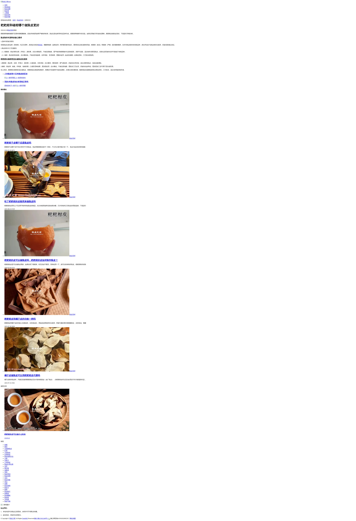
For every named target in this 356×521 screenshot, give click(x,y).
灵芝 (5, 466)
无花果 (6, 499)
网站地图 (73, 518)
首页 (5, 5)
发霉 (5, 484)
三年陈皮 (7, 462)
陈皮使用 (7, 476)
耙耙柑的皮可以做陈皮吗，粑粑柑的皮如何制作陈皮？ (31, 260)
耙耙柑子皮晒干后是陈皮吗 (17, 143)
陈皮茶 (6, 11)
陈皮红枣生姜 (8, 464)
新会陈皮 (7, 7)
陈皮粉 (6, 497)
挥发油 (40, 45)
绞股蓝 (6, 493)
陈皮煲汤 (7, 474)
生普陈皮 (7, 454)
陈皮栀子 (7, 491)
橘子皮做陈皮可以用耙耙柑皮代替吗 (22, 375)
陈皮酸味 (7, 495)
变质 (5, 472)
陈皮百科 (7, 15)
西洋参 (6, 468)
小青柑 (6, 13)
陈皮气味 (7, 501)
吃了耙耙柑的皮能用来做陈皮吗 (20, 201)
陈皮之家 (12, 518)
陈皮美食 (7, 17)
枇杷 (5, 489)
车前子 (6, 460)
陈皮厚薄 (7, 485)
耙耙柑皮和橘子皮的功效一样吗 (20, 319)
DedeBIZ (25, 518)
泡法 (5, 482)
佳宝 (5, 478)
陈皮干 (6, 487)
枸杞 (5, 447)
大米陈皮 (7, 452)
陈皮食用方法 (8, 456)
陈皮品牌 (7, 9)
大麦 (5, 458)
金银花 (6, 470)
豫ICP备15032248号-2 (41, 518)
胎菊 (5, 445)
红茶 (5, 450)
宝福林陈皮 (8, 448)
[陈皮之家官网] (6, 1)
